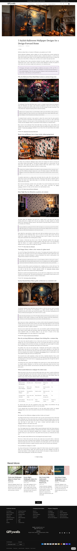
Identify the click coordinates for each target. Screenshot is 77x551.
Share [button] (20, 49)
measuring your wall (40, 358)
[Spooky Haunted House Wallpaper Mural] (38, 305)
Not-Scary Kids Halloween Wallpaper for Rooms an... (44, 480)
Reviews (8, 522)
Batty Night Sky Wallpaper (29, 246)
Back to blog (39, 456)
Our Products (8, 511)
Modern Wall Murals (63, 512)
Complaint (20, 516)
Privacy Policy (35, 516)
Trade (19, 519)
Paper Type (8, 516)
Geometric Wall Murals (64, 514)
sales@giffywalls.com (38, 527)
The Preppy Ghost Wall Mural (30, 278)
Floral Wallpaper (51, 514)
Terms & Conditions (36, 514)
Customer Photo (21, 522)
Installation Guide (21, 514)
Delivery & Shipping (10, 512)
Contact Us (35, 517)
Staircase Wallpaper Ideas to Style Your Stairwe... (15, 479)
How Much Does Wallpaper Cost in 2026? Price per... (61, 479)
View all (38, 502)
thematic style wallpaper (40, 352)
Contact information (21, 548)
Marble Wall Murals (63, 516)
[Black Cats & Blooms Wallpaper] (38, 159)
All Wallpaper (50, 511)
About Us (34, 511)
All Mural (61, 511)
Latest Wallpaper (51, 512)
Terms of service (32, 548)
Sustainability (35, 512)
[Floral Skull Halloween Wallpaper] (38, 101)
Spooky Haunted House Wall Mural (31, 335)
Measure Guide (9, 514)
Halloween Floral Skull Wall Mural (31, 131)
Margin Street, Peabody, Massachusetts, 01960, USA (38, 532)
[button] (23, 4)
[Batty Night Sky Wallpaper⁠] (38, 217)
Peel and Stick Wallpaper (52, 517)
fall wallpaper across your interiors (48, 242)
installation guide (23, 333)
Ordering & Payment (22, 511)
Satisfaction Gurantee (10, 517)
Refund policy (27, 548)
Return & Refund (21, 512)
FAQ (7, 520)
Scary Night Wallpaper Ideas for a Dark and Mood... (30, 479)
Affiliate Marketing (21, 517)
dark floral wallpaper (27, 127)
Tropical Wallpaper (51, 516)
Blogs (19, 520)
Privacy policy (15, 548)
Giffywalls (10, 548)
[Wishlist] (66, 3)
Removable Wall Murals (64, 517)
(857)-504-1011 (38, 528)
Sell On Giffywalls (9, 519)
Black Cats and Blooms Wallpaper (31, 189)
